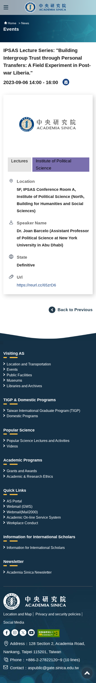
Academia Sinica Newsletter (29, 572)
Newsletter (13, 561)
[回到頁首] (87, 673)
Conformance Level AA (49, 633)
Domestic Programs (22, 416)
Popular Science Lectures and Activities (38, 441)
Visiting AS (13, 353)
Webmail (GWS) (19, 506)
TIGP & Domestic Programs (29, 400)
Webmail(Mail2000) (22, 512)
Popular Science (19, 430)
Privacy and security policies (58, 614)
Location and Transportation (29, 364)
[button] (5, 7)
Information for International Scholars (39, 537)
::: (1, 342)
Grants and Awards (22, 471)
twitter (15, 633)
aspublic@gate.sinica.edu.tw (53, 668)
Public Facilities (19, 375)
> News (24, 23)
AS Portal (14, 501)
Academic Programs (22, 460)
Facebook (7, 633)
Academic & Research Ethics (30, 476)
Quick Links (14, 490)
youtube (31, 633)
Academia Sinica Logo (45, 7)
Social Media (13, 622)
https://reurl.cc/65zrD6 (36, 285)
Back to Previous (75, 309)
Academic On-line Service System (34, 517)
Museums (14, 380)
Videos (12, 446)
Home (12, 23)
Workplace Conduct (22, 523)
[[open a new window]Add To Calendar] (66, 82)
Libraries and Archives (24, 386)
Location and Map (17, 614)
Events (12, 369)
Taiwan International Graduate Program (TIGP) (43, 411)
